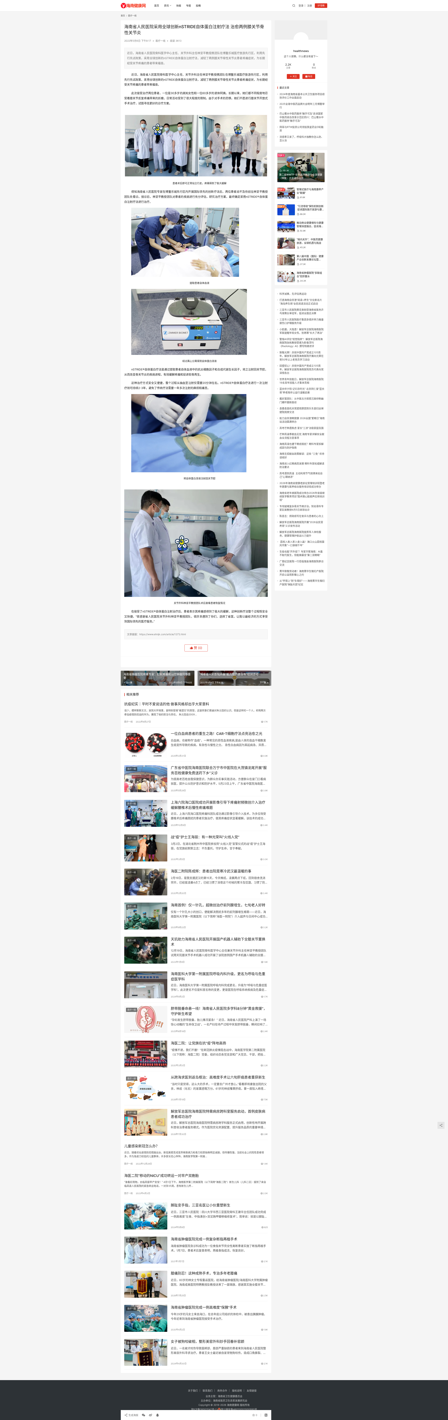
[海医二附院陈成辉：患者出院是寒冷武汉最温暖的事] (145, 882)
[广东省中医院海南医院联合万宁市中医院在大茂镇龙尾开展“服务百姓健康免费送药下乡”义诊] (145, 778)
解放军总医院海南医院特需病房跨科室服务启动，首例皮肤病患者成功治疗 (218, 1114)
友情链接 (252, 1390)
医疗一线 (160, 40)
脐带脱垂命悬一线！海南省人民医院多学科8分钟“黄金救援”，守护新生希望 (219, 1011)
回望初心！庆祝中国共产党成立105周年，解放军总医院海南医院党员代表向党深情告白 (301, 369)
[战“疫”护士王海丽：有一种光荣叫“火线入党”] (145, 848)
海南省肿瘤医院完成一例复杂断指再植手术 (204, 1239)
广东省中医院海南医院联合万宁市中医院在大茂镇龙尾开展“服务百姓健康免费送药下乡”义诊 (219, 770)
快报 (178, 5)
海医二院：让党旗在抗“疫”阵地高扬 (198, 1043)
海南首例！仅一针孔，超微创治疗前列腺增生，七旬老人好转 (218, 905)
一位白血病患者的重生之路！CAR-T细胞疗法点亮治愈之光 (216, 734)
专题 (188, 5)
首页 (156, 5)
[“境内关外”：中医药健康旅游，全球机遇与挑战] (286, 243)
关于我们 (193, 1390)
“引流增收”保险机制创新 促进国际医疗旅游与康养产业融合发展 (310, 209)
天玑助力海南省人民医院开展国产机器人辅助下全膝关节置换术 (218, 941)
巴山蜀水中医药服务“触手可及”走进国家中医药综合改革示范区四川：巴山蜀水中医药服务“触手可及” (301, 117)
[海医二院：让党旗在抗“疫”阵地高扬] (145, 1054)
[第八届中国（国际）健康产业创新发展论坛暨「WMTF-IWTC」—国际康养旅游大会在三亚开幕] (286, 259)
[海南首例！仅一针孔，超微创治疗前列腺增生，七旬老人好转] (145, 916)
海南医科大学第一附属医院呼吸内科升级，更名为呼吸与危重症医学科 (218, 976)
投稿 (198, 5)
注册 (309, 5)
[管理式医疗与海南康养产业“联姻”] (286, 193)
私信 (310, 76)
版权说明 (237, 1390)
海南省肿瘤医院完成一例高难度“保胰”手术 (204, 1307)
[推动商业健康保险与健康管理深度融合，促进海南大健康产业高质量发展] (286, 226)
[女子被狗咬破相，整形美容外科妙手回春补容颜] (145, 1352)
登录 (301, 5)
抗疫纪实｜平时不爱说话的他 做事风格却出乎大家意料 (166, 704)
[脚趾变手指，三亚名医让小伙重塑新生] (145, 1216)
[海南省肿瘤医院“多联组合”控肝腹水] (286, 276)
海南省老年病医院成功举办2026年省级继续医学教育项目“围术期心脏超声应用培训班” (302, 496)
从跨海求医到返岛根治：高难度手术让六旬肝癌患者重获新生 (218, 1077)
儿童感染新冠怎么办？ (141, 1146)
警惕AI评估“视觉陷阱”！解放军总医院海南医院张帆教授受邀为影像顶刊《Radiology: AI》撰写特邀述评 (301, 343)
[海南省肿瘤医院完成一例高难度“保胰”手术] (145, 1318)
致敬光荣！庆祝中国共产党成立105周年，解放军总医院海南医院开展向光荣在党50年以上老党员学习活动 (301, 356)
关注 (295, 76)
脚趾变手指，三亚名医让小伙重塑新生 (200, 1205)
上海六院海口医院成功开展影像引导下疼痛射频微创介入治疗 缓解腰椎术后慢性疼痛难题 (218, 805)
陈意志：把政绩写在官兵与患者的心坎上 (301, 515)
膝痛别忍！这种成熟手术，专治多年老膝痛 (204, 1273)
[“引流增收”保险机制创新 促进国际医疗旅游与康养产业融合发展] (286, 209)
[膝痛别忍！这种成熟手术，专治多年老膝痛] (145, 1284)
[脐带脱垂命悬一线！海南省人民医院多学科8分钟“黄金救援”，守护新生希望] (145, 1019)
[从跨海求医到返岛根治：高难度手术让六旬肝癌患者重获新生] (145, 1088)
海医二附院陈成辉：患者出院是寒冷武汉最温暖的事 (211, 871)
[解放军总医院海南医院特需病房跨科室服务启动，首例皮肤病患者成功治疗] (145, 1122)
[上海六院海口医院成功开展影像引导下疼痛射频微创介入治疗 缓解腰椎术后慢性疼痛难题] (145, 813)
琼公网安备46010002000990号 (239, 1409)
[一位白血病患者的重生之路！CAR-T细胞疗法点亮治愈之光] (145, 744)
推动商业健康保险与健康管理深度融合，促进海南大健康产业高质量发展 (310, 226)
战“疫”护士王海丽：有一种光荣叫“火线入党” (205, 837)
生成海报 (133, 1415)
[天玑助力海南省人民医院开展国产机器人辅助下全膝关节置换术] (145, 950)
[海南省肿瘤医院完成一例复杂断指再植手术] (145, 1250)
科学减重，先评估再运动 (292, 293)
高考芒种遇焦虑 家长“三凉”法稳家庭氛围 (301, 427)
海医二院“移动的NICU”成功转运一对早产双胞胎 (161, 1176)
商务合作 (222, 1390)
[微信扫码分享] (143, 1415)
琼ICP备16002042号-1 (204, 1409)
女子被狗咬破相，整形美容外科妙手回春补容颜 (207, 1342)
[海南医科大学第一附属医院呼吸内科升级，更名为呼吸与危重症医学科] (145, 984)
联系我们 (207, 1390)
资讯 (166, 5)
